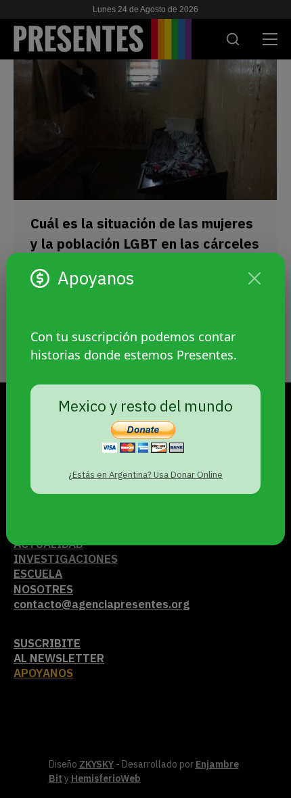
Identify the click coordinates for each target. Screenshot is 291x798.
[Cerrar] (254, 278)
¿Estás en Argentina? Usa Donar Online (145, 474)
